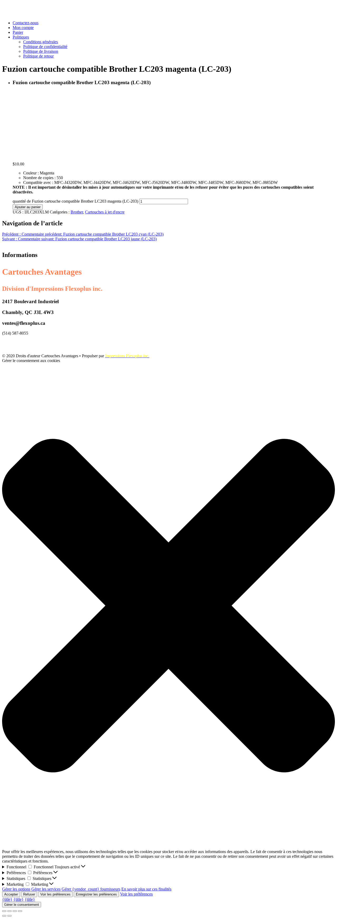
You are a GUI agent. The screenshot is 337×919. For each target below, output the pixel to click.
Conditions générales (40, 42)
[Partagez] (9, 911)
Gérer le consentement (21, 905)
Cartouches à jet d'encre (105, 212)
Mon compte (23, 27)
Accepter (11, 894)
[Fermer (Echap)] (4, 911)
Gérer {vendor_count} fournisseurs (91, 889)
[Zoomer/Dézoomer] (20, 911)
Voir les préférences (55, 894)
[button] (168, 606)
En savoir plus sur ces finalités (146, 889)
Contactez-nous (25, 23)
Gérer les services (46, 889)
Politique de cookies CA (22, 342)
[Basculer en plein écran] (15, 911)
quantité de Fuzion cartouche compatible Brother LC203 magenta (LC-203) (75, 201)
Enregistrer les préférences (96, 894)
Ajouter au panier (28, 207)
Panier (18, 32)
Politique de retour (38, 56)
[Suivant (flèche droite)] (9, 916)
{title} (7, 899)
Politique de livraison (40, 51)
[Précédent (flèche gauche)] (4, 916)
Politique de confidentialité (45, 46)
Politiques (21, 37)
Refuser (29, 894)
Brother (77, 212)
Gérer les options (16, 889)
